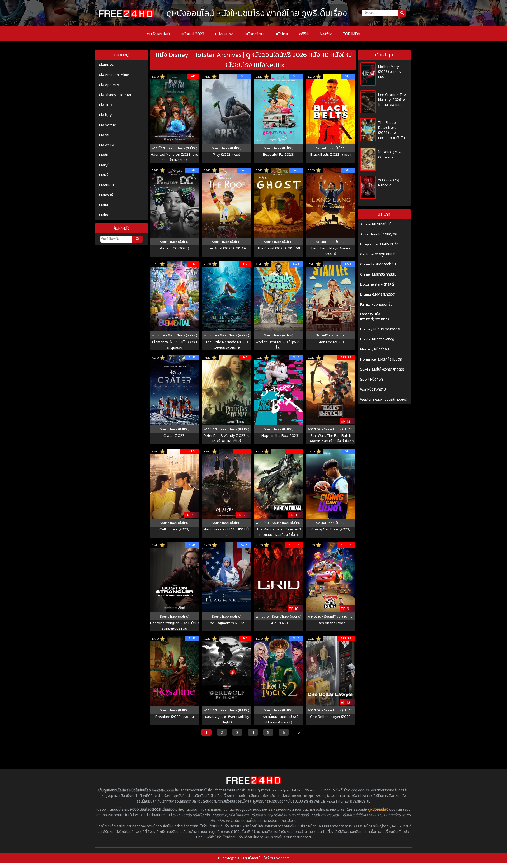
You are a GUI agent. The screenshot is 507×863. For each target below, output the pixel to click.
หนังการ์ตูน (254, 34)
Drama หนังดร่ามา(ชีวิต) (378, 294)
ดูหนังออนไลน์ (158, 34)
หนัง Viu (104, 135)
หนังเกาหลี (105, 195)
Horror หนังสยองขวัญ (377, 339)
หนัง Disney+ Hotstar (115, 95)
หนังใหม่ (103, 205)
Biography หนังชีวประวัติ (379, 244)
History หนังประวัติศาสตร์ (380, 329)
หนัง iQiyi (105, 115)
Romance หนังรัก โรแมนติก (381, 359)
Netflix (326, 34)
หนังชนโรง (224, 34)
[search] (137, 239)
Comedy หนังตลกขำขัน (378, 264)
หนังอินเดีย (106, 185)
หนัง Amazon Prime (113, 75)
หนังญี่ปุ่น (105, 165)
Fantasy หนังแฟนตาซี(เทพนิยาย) (374, 316)
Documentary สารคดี (377, 284)
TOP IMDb (351, 34)
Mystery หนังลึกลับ (374, 349)
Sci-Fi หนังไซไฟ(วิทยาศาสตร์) (382, 369)
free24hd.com (279, 858)
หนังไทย (281, 34)
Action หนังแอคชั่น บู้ (376, 224)
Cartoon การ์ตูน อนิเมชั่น (379, 254)
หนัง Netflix (107, 125)
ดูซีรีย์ (304, 34)
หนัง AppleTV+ (109, 85)
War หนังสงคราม (373, 389)
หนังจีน (103, 155)
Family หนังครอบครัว (376, 304)
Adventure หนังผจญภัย (378, 234)
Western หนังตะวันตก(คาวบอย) (383, 399)
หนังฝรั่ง (104, 175)
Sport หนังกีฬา (371, 379)
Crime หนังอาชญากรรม (378, 274)
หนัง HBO (105, 105)
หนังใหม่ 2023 (192, 34)
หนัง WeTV (106, 145)
